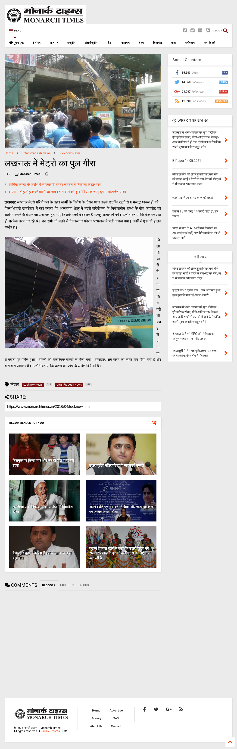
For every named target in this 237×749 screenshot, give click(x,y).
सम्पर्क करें (209, 42)
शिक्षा (109, 42)
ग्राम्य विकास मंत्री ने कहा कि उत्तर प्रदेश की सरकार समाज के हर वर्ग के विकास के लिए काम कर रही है (119, 553)
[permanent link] (47, 174)
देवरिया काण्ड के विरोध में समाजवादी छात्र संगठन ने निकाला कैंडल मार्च (55, 184)
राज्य (52, 42)
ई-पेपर (37, 42)
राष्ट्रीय (71, 42)
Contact (116, 726)
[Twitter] (192, 30)
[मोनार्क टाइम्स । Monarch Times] (53, 32)
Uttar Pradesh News (36, 153)
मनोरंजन (190, 42)
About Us (96, 726)
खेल (173, 42)
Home (9, 153)
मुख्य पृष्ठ (18, 42)
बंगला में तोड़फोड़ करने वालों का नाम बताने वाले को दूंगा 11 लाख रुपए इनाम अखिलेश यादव (67, 192)
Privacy (96, 718)
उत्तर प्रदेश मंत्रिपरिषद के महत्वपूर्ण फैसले (116, 465)
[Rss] (208, 30)
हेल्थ (141, 42)
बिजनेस (157, 42)
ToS (116, 718)
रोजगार (126, 42)
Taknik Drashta (50, 731)
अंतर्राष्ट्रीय (91, 42)
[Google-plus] (200, 30)
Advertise (116, 710)
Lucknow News (70, 153)
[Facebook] (185, 30)
